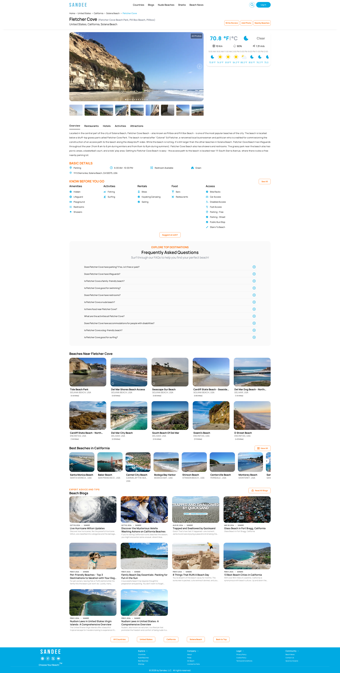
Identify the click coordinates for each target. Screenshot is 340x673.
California (98, 13)
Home (72, 13)
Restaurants (91, 125)
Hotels (107, 125)
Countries (138, 4)
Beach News (196, 4)
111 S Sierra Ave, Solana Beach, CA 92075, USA (95, 173)
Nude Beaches (166, 4)
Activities (120, 125)
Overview (74, 125)
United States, (78, 24)
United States (84, 13)
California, (94, 24)
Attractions (136, 125)
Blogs (151, 4)
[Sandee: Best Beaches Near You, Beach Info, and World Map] (78, 5)
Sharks (182, 4)
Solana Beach (113, 13)
